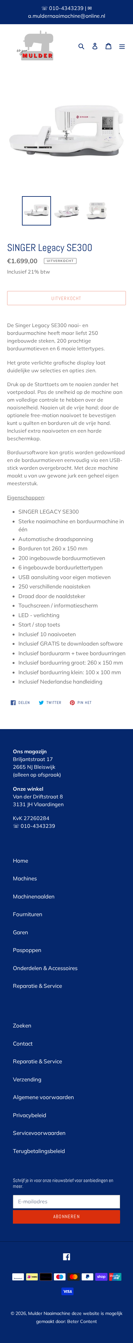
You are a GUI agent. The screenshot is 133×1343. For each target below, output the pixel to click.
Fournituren (27, 914)
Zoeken (22, 1025)
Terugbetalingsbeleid (39, 1151)
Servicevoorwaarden (39, 1132)
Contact (23, 1043)
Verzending (27, 1079)
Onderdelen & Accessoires (45, 968)
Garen (20, 932)
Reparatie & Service (37, 985)
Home (20, 860)
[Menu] (122, 45)
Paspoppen (27, 950)
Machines (25, 878)
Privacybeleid (29, 1115)
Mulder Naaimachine (49, 1313)
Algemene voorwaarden (43, 1097)
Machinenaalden (34, 896)
